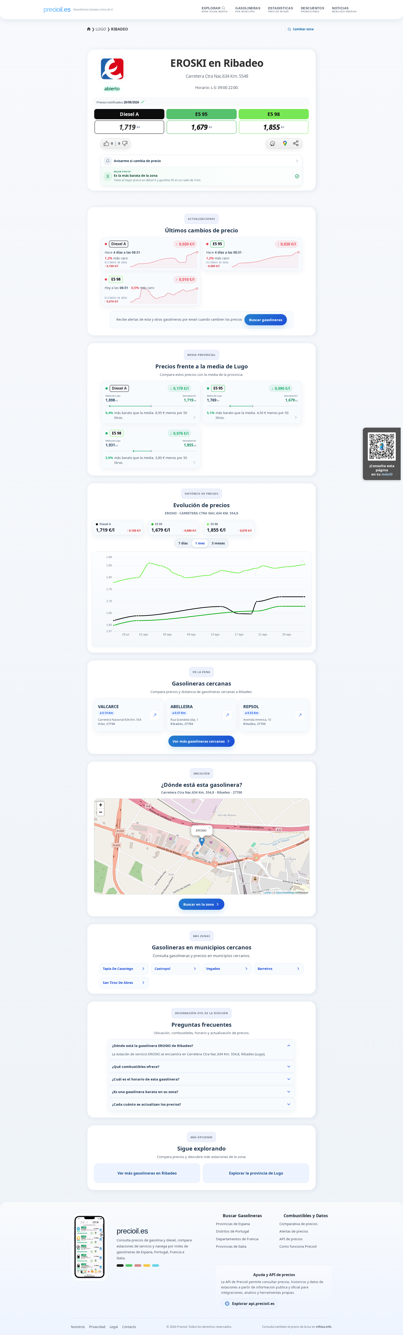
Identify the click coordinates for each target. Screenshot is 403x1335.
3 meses (218, 543)
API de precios (290, 1238)
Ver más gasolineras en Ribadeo (147, 1173)
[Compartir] (296, 143)
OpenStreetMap (285, 892)
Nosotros (78, 1327)
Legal (114, 1327)
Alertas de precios (293, 1231)
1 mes (200, 543)
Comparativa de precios (298, 1223)
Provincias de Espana (233, 1223)
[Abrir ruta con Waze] (272, 143)
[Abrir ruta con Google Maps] (285, 143)
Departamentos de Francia (237, 1238)
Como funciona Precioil (298, 1246)
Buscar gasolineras (265, 319)
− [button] (100, 812)
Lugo (101, 29)
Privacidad (97, 1327)
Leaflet (267, 892)
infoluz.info (323, 1327)
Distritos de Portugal (232, 1231)
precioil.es (132, 1231)
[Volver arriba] (390, 1325)
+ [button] (100, 805)
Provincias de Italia (231, 1246)
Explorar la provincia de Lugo (256, 1173)
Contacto (129, 1327)
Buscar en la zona (198, 904)
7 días (183, 543)
